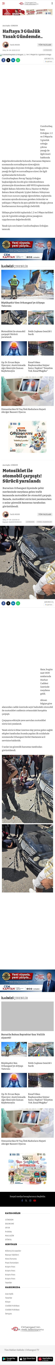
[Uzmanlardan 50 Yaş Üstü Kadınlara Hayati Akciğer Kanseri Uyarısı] (27, 391)
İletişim (8, 1314)
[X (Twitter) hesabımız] (26, 1200)
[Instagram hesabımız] (30, 1200)
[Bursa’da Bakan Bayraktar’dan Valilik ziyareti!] (27, 1016)
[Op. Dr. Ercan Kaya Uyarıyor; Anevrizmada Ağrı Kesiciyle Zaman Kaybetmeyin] (14, 350)
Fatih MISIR (15, 45)
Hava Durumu (11, 1259)
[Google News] (48, 61)
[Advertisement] (27, 94)
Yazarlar (8, 1298)
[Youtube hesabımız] (34, 1200)
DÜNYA (8, 1240)
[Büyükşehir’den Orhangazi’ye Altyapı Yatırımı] (27, 284)
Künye (7, 1302)
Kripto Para (10, 1267)
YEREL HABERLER (44, 522)
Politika (8, 1232)
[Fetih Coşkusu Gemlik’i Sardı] (41, 319)
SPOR (7, 1228)
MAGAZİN (9, 1236)
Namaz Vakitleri (12, 1255)
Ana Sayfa (9, 1294)
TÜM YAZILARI (44, 45)
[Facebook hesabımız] (22, 1200)
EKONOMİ (9, 1224)
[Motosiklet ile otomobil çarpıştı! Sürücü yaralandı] (14, 319)
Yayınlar (8, 1283)
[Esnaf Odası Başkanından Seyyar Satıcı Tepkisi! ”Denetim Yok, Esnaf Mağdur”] (41, 350)
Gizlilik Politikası (12, 1306)
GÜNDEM (48, 50)
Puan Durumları (12, 1263)
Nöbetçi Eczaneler (13, 1251)
